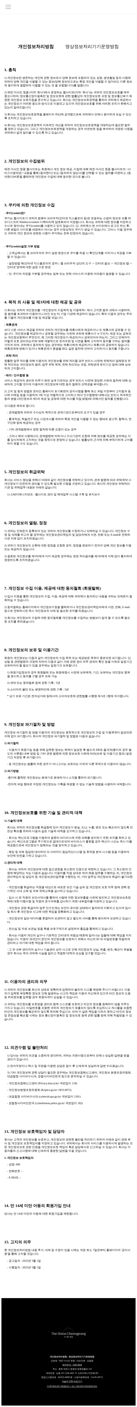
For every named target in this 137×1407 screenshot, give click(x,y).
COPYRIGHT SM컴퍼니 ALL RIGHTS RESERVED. (72, 1386)
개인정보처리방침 (36, 46)
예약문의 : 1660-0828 (72, 1365)
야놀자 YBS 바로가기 (72, 1381)
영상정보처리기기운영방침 (92, 46)
